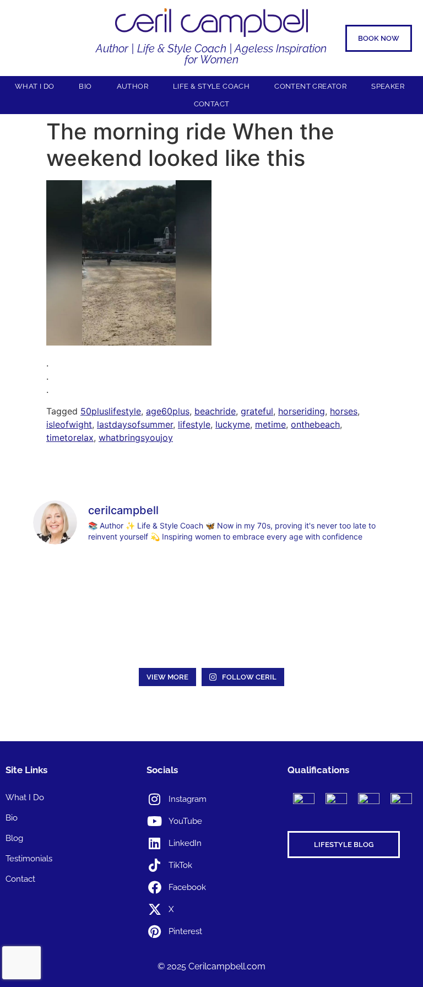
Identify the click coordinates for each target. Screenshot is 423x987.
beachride (215, 411)
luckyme (232, 424)
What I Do (35, 86)
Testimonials (29, 859)
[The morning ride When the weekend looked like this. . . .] (129, 342)
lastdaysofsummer (135, 424)
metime (270, 424)
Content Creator (310, 86)
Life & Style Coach (211, 86)
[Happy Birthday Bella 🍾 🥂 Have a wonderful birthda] (166, 635)
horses (343, 411)
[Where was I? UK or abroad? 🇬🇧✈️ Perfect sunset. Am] (75, 635)
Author (132, 86)
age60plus (167, 411)
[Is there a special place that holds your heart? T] (348, 582)
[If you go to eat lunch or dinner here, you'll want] (257, 582)
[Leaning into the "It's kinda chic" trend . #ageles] (166, 582)
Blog (14, 838)
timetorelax (70, 437)
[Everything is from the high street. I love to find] (75, 582)
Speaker (387, 86)
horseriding (301, 411)
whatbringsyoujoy (136, 437)
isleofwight (69, 424)
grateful (257, 411)
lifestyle (194, 424)
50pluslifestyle (110, 411)
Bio (85, 86)
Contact (212, 104)
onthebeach (315, 424)
